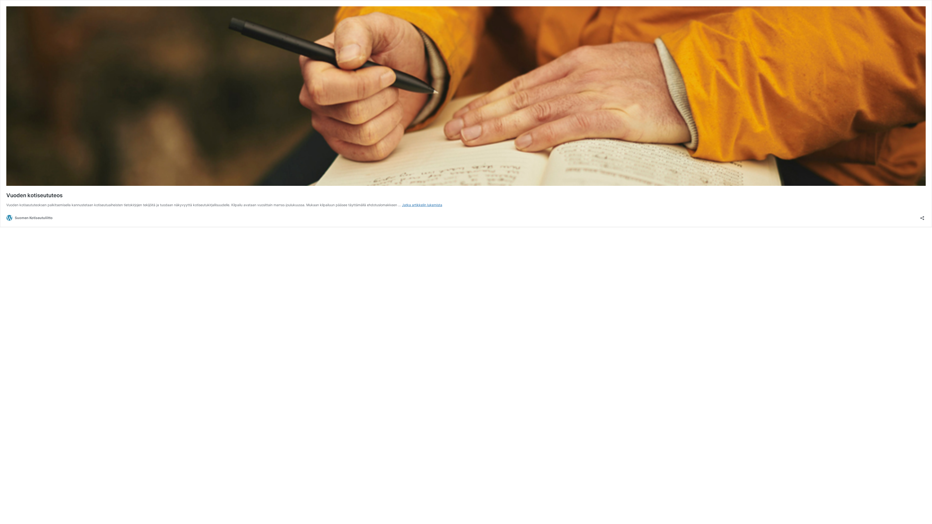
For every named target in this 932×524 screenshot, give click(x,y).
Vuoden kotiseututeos (34, 195)
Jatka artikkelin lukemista (422, 205)
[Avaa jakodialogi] (922, 216)
